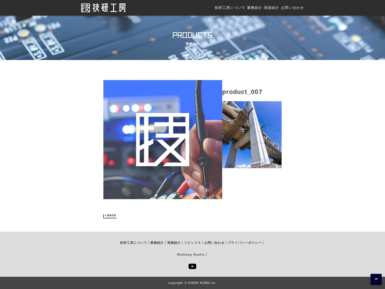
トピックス (192, 242)
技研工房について (133, 242)
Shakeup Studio (191, 254)
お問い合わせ (214, 242)
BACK (111, 215)
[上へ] (376, 279)
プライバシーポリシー (245, 242)
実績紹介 (174, 242)
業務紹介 (157, 242)
